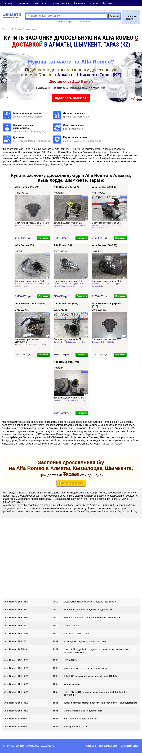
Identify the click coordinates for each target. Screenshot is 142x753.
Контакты (108, 3)
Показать (43, 238)
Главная (5, 29)
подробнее (44, 140)
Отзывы (94, 3)
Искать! (114, 16)
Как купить (40, 3)
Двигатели (23, 3)
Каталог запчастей (71, 483)
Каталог (8, 3)
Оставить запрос (60, 3)
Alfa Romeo (16, 29)
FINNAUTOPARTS (15, 746)
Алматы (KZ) (32, 746)
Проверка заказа (131, 17)
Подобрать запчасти (71, 98)
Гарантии (79, 3)
